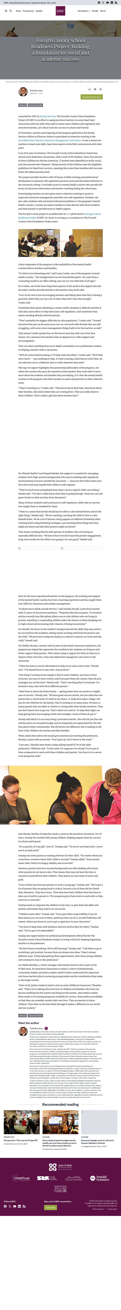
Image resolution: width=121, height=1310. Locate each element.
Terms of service (98, 1209)
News (18, 11)
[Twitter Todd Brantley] (46, 1028)
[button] (95, 89)
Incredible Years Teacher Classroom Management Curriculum (49, 140)
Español (39, 11)
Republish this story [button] (91, 97)
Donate (95, 11)
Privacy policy (112, 1209)
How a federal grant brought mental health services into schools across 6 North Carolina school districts (59, 1143)
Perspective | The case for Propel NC (21, 1140)
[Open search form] (11, 11)
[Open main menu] (6, 11)
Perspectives (28, 11)
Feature (22, 105)
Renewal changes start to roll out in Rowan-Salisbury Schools (97, 1141)
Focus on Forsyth (35, 105)
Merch (103, 11)
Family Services (48, 116)
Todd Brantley (36, 90)
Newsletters (83, 11)
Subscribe (50, 1207)
